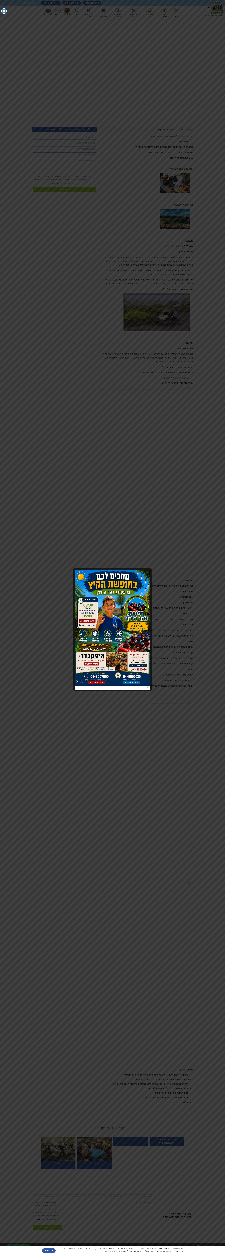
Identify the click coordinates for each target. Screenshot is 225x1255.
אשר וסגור (49, 1250)
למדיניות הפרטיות (114, 1251)
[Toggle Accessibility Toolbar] (4, 11)
